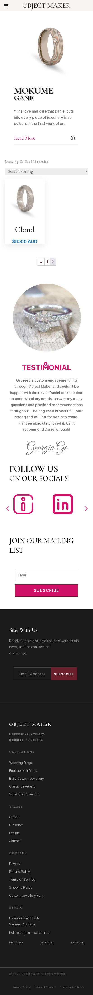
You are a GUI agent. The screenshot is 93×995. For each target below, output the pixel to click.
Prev (7, 505)
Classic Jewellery (22, 786)
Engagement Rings (23, 770)
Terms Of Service (22, 879)
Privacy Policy (21, 987)
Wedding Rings (20, 763)
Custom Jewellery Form (26, 895)
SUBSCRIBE (64, 674)
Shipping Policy (20, 887)
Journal (14, 841)
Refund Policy (19, 871)
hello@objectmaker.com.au (29, 932)
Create (14, 817)
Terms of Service (44, 987)
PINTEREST (47, 942)
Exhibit (14, 833)
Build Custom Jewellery (26, 778)
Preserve (16, 825)
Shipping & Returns (72, 987)
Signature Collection (24, 794)
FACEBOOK (77, 942)
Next (85, 505)
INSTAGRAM (16, 942)
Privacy (14, 864)
